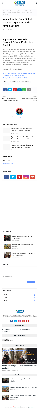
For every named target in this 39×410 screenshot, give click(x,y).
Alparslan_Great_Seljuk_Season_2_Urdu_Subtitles (19, 11)
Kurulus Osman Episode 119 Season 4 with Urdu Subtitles (23, 254)
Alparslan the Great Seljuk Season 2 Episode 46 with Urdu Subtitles (22, 146)
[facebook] (6, 177)
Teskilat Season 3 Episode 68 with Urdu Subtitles (22, 237)
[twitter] (13, 177)
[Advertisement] (19, 205)
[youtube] (32, 177)
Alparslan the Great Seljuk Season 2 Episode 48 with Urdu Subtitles (22, 129)
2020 (19, 300)
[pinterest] (19, 177)
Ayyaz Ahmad (22, 117)
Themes (18, 407)
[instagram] (26, 177)
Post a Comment (8, 163)
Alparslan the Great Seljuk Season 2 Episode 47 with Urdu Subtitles (22, 138)
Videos (6, 84)
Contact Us (22, 404)
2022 (19, 297)
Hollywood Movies (25, 329)
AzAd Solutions (7, 370)
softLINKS (32, 407)
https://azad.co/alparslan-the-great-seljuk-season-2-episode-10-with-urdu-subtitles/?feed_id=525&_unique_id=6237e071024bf (19, 76)
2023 (19, 294)
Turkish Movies (6, 329)
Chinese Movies (6, 331)
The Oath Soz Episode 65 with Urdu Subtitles (22, 246)
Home (4, 11)
